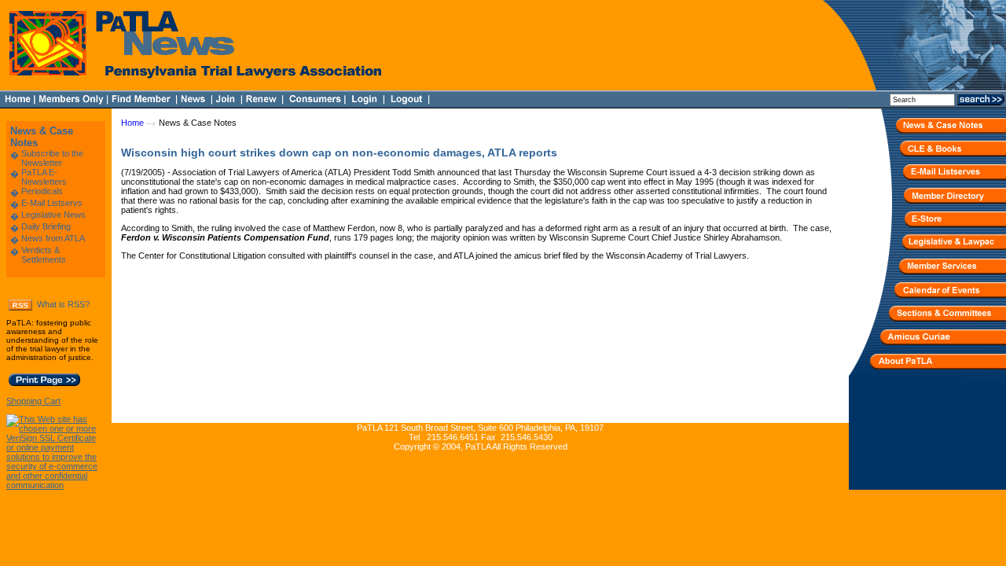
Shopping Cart (33, 401)
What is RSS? (63, 304)
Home (132, 122)
